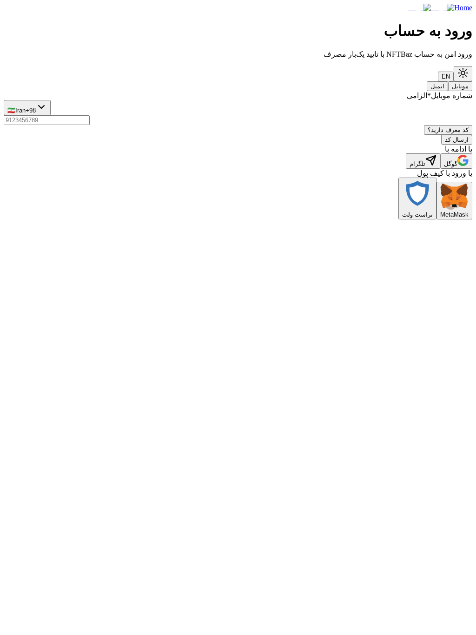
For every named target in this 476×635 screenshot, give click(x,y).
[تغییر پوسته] (463, 73)
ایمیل (437, 86)
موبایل (460, 86)
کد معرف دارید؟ (448, 129)
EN (446, 76)
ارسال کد (457, 139)
